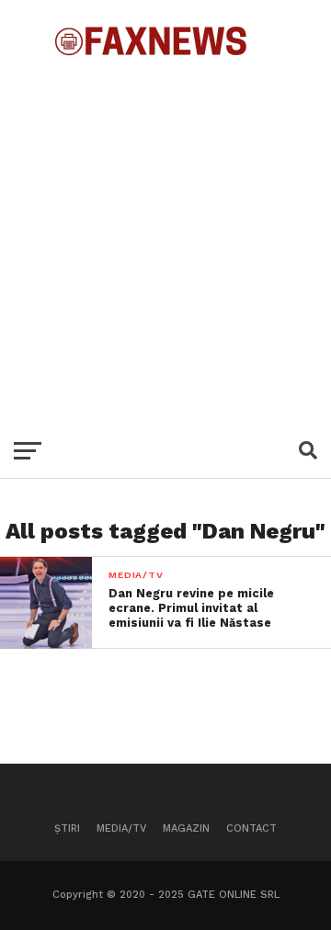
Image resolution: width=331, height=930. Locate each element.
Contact (251, 828)
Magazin (186, 828)
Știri (67, 828)
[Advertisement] (165, 239)
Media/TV (121, 828)
